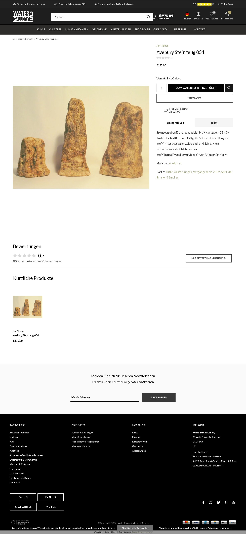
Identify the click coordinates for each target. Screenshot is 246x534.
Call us (23, 497)
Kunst (41, 29)
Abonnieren (159, 397)
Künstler (55, 29)
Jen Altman (162, 45)
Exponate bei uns (18, 446)
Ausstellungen (120, 29)
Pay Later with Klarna (20, 478)
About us (14, 450)
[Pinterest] (226, 502)
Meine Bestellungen (81, 437)
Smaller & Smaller (167, 177)
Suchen (148, 17)
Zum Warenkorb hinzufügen (196, 87)
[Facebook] (203, 502)
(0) (171, 57)
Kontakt (199, 29)
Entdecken (142, 29)
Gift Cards (15, 482)
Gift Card (160, 29)
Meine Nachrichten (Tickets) (85, 441)
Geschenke (99, 29)
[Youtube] (233, 502)
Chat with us (23, 507)
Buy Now (194, 98)
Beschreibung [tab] (175, 122)
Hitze (169, 172)
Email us (50, 497)
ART (12, 441)
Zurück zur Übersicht (23, 39)
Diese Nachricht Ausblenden (135, 528)
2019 (216, 172)
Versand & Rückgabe (20, 464)
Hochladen (15, 469)
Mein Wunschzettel (81, 446)
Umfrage (14, 437)
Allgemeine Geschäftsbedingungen (27, 455)
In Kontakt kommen (19, 432)
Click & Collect (17, 473)
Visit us (51, 507)
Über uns (180, 29)
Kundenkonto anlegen (82, 432)
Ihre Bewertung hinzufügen (208, 258)
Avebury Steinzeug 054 (26, 335)
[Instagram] (210, 502)
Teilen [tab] (214, 122)
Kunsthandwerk (76, 29)
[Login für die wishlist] (229, 88)
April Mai (226, 172)
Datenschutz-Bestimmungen (23, 459)
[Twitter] (218, 502)
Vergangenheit (202, 172)
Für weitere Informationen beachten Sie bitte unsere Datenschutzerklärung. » (195, 528)
